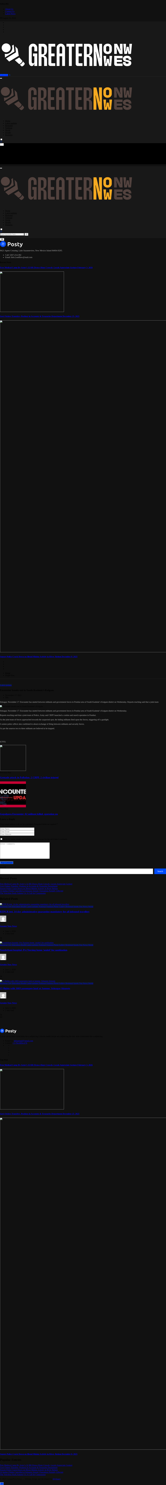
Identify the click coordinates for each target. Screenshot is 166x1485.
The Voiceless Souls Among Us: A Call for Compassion (23, 893)
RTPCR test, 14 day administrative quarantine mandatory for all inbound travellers (44, 911)
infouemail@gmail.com (23, 1041)
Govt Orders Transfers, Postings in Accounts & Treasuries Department (39, 316)
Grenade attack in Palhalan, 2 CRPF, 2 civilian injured (29, 777)
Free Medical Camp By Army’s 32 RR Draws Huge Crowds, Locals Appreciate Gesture (46, 267)
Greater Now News (8, 926)
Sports (76, 906)
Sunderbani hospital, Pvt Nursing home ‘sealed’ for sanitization (33, 950)
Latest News (10, 14)
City (10, 906)
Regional (9, 125)
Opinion (50, 906)
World (7, 130)
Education (16, 906)
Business (8, 135)
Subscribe (4, 75)
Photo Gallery (59, 906)
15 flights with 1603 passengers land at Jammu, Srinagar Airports (35, 988)
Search (3, 867)
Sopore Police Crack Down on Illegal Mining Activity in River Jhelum (38, 657)
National (8, 128)
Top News (83, 906)
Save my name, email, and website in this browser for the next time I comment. (35, 839)
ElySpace (57, 1479)
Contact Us (9, 11)
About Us (9, 9)
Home (7, 121)
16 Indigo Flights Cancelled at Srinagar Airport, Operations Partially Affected (31, 891)
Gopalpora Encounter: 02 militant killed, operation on (29, 814)
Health (8, 132)
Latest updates (11, 123)
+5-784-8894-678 (20, 1043)
